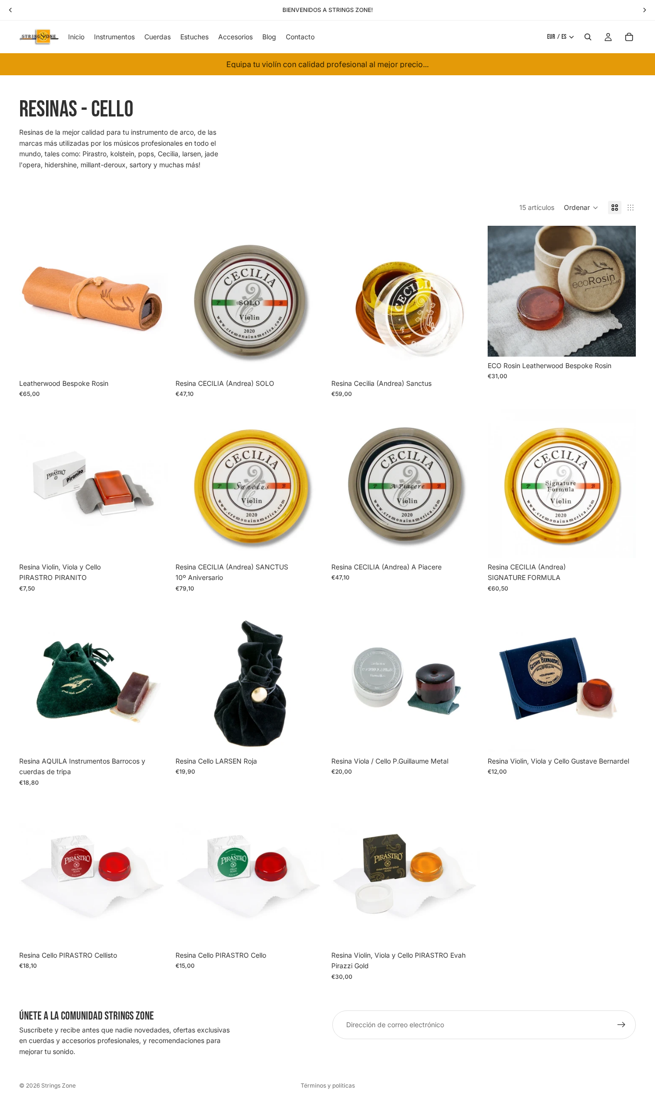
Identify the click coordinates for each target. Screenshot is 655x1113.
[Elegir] (153, 359)
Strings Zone (58, 1085)
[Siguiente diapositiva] (309, 300)
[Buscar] (587, 36)
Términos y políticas (328, 1085)
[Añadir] (153, 543)
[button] (581, 207)
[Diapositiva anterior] (189, 300)
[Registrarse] (621, 1025)
